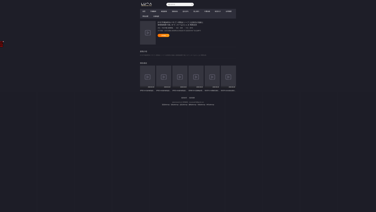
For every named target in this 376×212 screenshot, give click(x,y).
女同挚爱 (229, 11)
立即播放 (163, 35)
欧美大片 (218, 11)
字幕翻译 (153, 11)
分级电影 (156, 16)
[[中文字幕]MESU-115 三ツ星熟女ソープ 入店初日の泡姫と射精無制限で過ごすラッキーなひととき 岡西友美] (148, 33)
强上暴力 (196, 11)
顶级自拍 (175, 11)
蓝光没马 (185, 11)
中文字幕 (164, 28)
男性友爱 (145, 16)
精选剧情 (164, 11)
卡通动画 (207, 11)
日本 (181, 28)
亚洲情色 (170, 28)
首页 (143, 11)
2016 (191, 28)
